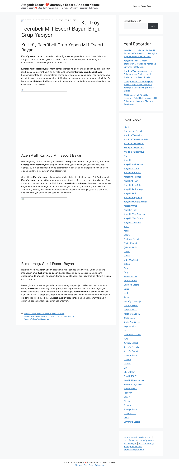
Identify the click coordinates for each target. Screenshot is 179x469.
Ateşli (126, 226)
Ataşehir (128, 160)
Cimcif (127, 255)
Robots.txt (99, 465)
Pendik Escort (130, 388)
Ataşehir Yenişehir (132, 222)
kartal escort (145, 437)
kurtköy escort (131, 440)
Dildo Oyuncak (131, 260)
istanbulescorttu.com (134, 449)
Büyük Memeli (130, 243)
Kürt (126, 339)
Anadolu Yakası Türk (134, 147)
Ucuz (126, 417)
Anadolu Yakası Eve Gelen (136, 139)
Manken (127, 359)
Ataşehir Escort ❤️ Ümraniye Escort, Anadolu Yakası (60, 5)
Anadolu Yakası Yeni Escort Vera (37, 319)
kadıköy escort (147, 440)
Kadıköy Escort (131, 305)
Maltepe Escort (131, 355)
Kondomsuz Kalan (132, 334)
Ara (153, 26)
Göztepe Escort (131, 285)
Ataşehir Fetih (130, 193)
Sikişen (127, 401)
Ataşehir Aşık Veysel (133, 164)
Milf (125, 368)
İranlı (126, 293)
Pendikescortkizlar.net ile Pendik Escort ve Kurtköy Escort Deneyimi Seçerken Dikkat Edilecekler (140, 53)
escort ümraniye (146, 443)
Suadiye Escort (131, 409)
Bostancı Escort (131, 239)
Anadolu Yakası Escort (142, 6)
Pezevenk (128, 393)
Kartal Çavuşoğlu (132, 314)
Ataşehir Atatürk (131, 168)
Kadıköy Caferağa (132, 301)
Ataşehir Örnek (131, 206)
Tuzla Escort (130, 413)
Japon (127, 297)
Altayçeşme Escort (133, 131)
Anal (126, 156)
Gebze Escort (130, 276)
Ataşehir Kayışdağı (133, 197)
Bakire (127, 235)
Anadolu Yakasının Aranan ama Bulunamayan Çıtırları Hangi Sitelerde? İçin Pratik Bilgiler (139, 74)
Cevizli (127, 251)
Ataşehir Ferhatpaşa (133, 189)
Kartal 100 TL (130, 309)
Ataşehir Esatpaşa (132, 177)
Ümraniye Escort (132, 422)
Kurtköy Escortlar (44, 314)
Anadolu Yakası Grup (134, 143)
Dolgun (127, 264)
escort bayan (130, 443)
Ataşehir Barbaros (132, 172)
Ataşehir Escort (131, 181)
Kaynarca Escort (132, 326)
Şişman (127, 405)
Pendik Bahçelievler (133, 384)
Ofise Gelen (129, 372)
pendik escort (130, 437)
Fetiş (126, 272)
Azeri (126, 231)
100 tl (126, 127)
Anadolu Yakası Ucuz (134, 152)
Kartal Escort (130, 318)
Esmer (127, 268)
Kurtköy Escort (30, 314)
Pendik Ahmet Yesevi (134, 380)
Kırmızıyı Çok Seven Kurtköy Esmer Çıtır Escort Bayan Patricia (49, 316)
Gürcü (126, 289)
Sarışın (127, 397)
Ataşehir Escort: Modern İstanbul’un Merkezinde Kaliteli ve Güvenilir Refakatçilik (140, 63)
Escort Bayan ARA (132, 21)
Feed (91, 465)
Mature (127, 363)
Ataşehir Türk (130, 210)
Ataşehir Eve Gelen (133, 185)
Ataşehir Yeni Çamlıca (134, 214)
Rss (85, 465)
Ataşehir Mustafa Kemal (135, 201)
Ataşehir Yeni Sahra (133, 218)
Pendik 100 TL (131, 376)
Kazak (127, 330)
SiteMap (78, 465)
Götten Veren (130, 280)
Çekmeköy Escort (132, 247)
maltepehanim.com (133, 446)
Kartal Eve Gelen (132, 322)
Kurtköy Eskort (58, 314)
